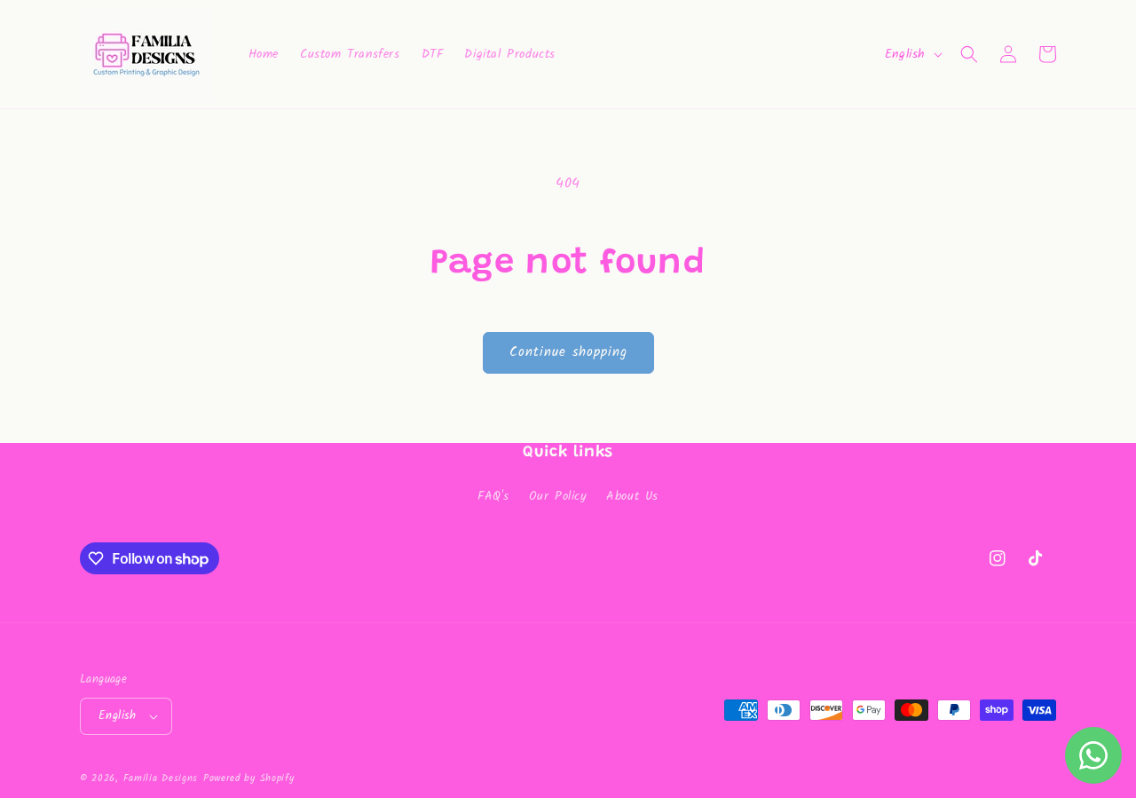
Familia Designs (161, 778)
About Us (632, 496)
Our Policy (558, 496)
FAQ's (493, 496)
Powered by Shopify (249, 778)
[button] (969, 54)
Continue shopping (568, 352)
